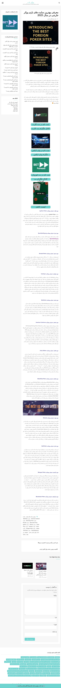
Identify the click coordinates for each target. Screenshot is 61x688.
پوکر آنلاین (15, 109)
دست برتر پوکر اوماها (32, 666)
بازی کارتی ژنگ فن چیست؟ (32, 664)
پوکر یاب (30, 2)
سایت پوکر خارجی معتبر (34, 532)
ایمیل (55, 624)
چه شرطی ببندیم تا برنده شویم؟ (53, 675)
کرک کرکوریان (35, 675)
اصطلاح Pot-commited (11, 659)
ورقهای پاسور (38, 673)
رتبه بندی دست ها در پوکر (31, 668)
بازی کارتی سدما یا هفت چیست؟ (11, 70)
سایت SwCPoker (26, 530)
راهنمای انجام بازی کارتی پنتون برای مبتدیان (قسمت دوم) (48, 668)
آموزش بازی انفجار (24, 657)
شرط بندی (32, 670)
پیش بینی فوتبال (14, 105)
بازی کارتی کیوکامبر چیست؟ (12, 91)
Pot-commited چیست (42, 657)
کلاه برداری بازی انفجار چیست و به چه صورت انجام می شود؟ (20, 675)
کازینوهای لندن (43, 675)
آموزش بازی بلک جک (13, 102)
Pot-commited (50, 657)
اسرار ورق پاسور (20, 659)
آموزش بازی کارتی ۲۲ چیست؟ (11, 67)
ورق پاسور (32, 673)
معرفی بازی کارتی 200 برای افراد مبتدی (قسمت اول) (18, 670)
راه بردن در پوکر (23, 666)
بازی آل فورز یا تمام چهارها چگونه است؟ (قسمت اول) (40, 661)
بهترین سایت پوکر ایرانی (12, 103)
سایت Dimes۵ (33, 524)
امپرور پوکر (15, 106)
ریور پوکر (16, 108)
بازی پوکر (14, 661)
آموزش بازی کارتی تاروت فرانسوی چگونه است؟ (50, 659)
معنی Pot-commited (55, 673)
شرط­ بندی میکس (38, 670)
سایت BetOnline (26, 518)
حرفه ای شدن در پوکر (42, 666)
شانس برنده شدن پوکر (55, 670)
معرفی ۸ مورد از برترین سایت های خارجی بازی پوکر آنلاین (41, 573)
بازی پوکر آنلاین (8, 661)
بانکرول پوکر (23, 664)
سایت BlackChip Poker (31, 520)
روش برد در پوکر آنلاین (13, 668)
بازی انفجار (15, 111)
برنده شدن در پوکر (55, 666)
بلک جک (49, 666)
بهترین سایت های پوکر (30, 516)
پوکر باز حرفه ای (20, 673)
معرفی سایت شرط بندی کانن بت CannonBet (28, 572)
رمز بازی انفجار (22, 668)
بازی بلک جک (20, 661)
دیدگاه (55, 595)
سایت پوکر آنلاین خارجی (51, 18)
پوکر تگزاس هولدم (11, 673)
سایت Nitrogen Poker (30, 528)
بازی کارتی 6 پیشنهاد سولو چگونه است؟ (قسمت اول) (49, 664)
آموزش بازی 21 (33, 657)
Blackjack (57, 657)
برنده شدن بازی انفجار (15, 664)
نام (56, 617)
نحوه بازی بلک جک (46, 673)
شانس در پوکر (46, 670)
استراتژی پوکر (28, 659)
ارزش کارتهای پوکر (36, 659)
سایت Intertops (32, 526)
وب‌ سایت (54, 631)
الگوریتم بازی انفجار (55, 661)
